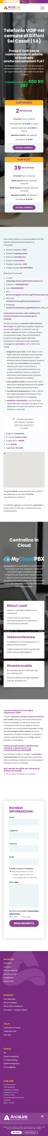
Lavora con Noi (10, 974)
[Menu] (41, 7)
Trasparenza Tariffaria (11, 1090)
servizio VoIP (27, 323)
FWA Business (9, 999)
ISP (5, 1052)
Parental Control (9, 1095)
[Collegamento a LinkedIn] (42, 1116)
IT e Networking (10, 1060)
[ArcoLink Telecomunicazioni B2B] (20, 7)
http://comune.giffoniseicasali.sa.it (23, 301)
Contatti (7, 967)
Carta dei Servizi (9, 1087)
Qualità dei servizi (10, 1085)
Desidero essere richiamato (21, 869)
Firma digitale (9, 1067)
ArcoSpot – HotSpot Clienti (15, 1010)
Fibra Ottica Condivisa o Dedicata (20, 774)
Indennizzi (7, 1100)
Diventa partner (11, 970)
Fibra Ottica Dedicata (13, 1006)
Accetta (16, 1132)
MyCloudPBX (9, 566)
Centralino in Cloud (12, 1027)
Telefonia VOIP (10, 1031)
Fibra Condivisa (10, 1002)
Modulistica (8, 977)
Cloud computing (11, 1056)
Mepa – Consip (9, 1103)
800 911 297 (32, 83)
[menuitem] (41, 7)
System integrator (12, 1063)
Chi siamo (8, 963)
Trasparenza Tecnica (11, 1092)
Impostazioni (30, 1132)
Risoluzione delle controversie (14, 1097)
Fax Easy (7, 1035)
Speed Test (9, 981)
